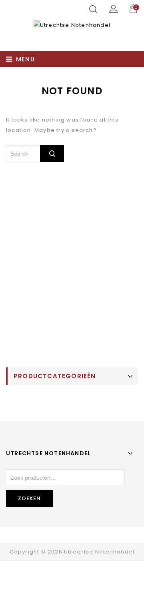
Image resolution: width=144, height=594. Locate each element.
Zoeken (29, 498)
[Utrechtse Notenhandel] (72, 25)
